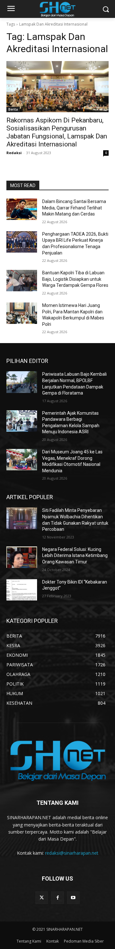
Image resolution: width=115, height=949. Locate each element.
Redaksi (14, 152)
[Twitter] (41, 897)
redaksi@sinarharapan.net (71, 853)
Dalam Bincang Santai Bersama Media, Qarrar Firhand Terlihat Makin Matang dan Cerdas (74, 207)
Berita (13, 109)
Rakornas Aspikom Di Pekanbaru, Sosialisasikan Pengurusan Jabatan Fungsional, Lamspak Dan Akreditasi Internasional (56, 132)
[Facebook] (57, 897)
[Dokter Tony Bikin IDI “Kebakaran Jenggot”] (21, 589)
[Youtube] (73, 897)
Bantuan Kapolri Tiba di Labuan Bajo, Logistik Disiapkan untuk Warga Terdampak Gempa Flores (75, 279)
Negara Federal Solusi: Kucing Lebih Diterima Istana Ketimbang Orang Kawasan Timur (75, 555)
